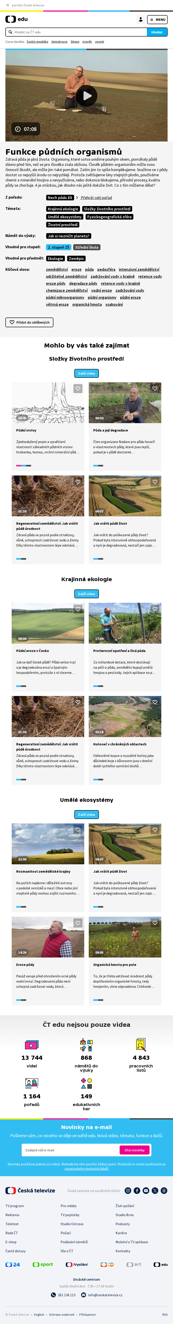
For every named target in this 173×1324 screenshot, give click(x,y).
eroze (76, 269)
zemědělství (57, 269)
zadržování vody (130, 290)
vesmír (99, 41)
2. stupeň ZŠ (58, 247)
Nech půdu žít (60, 197)
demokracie (59, 41)
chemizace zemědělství (67, 290)
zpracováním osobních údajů (86, 1168)
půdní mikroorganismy (65, 297)
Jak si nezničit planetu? (68, 236)
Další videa (86, 373)
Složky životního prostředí (107, 208)
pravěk (87, 41)
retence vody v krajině (120, 283)
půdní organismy (102, 297)
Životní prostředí (62, 224)
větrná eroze (57, 304)
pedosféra (106, 269)
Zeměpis (76, 258)
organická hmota (87, 304)
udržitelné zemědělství (66, 276)
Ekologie (55, 258)
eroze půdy (56, 283)
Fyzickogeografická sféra (109, 216)
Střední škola (86, 247)
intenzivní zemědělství (139, 269)
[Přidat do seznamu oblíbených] (77, 388)
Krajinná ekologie (63, 208)
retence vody (150, 276)
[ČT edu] (16, 21)
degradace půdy (83, 283)
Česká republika (37, 41)
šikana (75, 41)
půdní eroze (130, 297)
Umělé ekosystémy (65, 216)
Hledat (157, 32)
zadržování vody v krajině (113, 276)
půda (89, 269)
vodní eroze (101, 290)
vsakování (114, 304)
